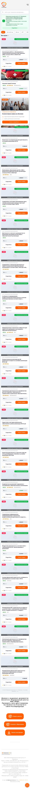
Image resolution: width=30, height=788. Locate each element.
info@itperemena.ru (11, 780)
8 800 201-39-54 (23, 780)
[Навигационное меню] (28, 4)
